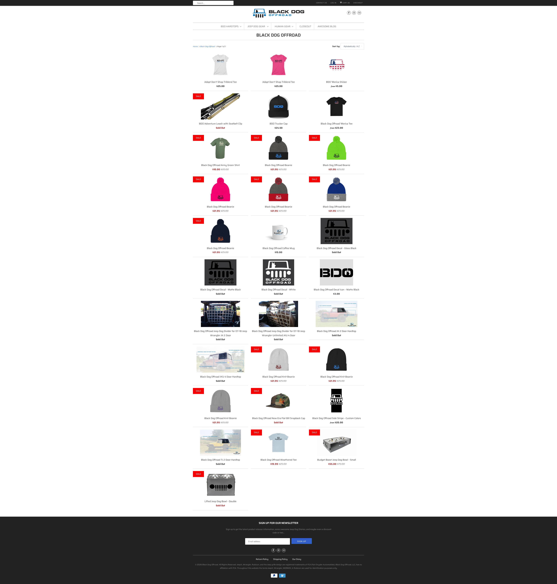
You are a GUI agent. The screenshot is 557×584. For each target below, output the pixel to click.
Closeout (305, 26)
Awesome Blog (327, 26)
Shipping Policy (280, 559)
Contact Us (321, 3)
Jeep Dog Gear (257, 26)
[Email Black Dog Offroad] (359, 12)
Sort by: (336, 46)
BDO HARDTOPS (229, 26)
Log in (333, 3)
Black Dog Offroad (278, 35)
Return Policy (262, 559)
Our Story (296, 559)
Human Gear (282, 26)
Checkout (358, 3)
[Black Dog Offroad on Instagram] (354, 12)
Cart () (346, 3)
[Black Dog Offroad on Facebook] (349, 12)
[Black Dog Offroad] (278, 14)
